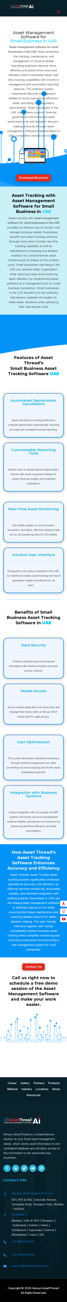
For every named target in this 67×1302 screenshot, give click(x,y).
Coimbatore (19, 1230)
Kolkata (33, 1225)
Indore (44, 1225)
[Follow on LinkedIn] (15, 1168)
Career (12, 1083)
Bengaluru (48, 1220)
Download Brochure (33, 178)
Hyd (19, 1225)
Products (54, 1083)
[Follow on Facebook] (7, 1168)
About (56, 1089)
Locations (42, 1089)
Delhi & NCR (31, 1220)
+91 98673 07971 (23, 1241)
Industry (27, 1089)
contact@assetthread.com (30, 1266)
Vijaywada (35, 1230)
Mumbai (16, 1220)
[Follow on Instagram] (41, 1168)
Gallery (25, 1083)
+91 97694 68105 (23, 1254)
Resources (33, 1095)
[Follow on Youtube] (32, 1168)
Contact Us (33, 967)
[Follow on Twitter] (24, 1168)
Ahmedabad (19, 1234)
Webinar (12, 1089)
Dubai (32, 1234)
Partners (39, 1083)
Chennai (49, 1230)
